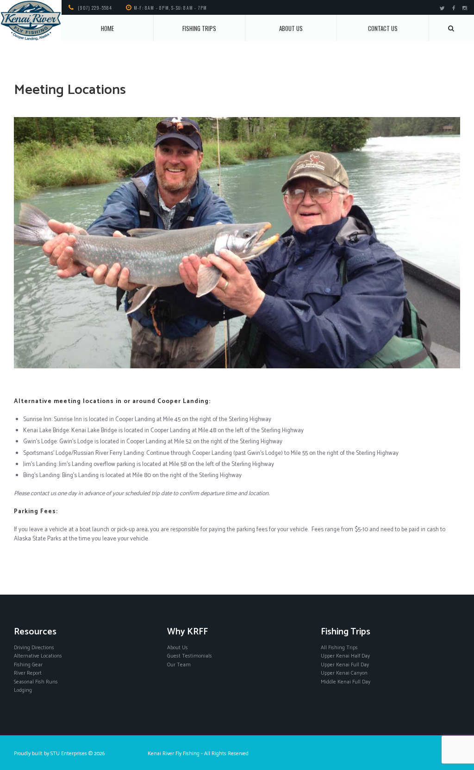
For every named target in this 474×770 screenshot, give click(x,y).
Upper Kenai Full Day (345, 664)
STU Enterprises (68, 753)
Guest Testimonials (189, 656)
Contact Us (383, 28)
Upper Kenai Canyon (344, 673)
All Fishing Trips (339, 647)
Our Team (179, 664)
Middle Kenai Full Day (345, 681)
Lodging (23, 690)
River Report (28, 673)
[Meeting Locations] (237, 242)
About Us (291, 28)
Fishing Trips (199, 28)
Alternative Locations (38, 656)
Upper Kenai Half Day (345, 656)
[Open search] (451, 28)
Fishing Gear (28, 664)
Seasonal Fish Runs (36, 681)
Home (107, 28)
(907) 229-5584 (95, 7)
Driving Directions (34, 647)
